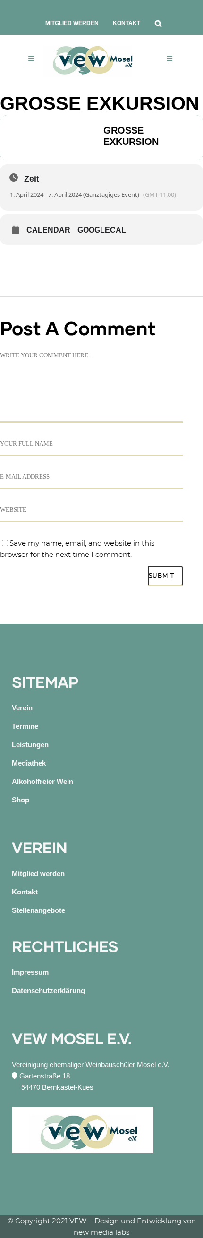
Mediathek (29, 763)
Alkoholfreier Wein (42, 781)
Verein (22, 708)
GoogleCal (101, 230)
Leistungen (30, 745)
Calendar (48, 230)
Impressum (30, 972)
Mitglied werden (72, 23)
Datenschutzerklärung (48, 990)
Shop (20, 800)
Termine (25, 726)
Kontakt (126, 23)
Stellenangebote (38, 910)
